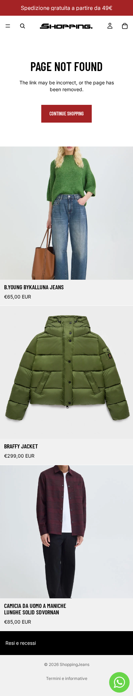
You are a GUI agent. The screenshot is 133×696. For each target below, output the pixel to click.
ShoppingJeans (74, 664)
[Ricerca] (22, 25)
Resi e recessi (20, 643)
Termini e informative (66, 678)
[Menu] (8, 26)
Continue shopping (66, 113)
